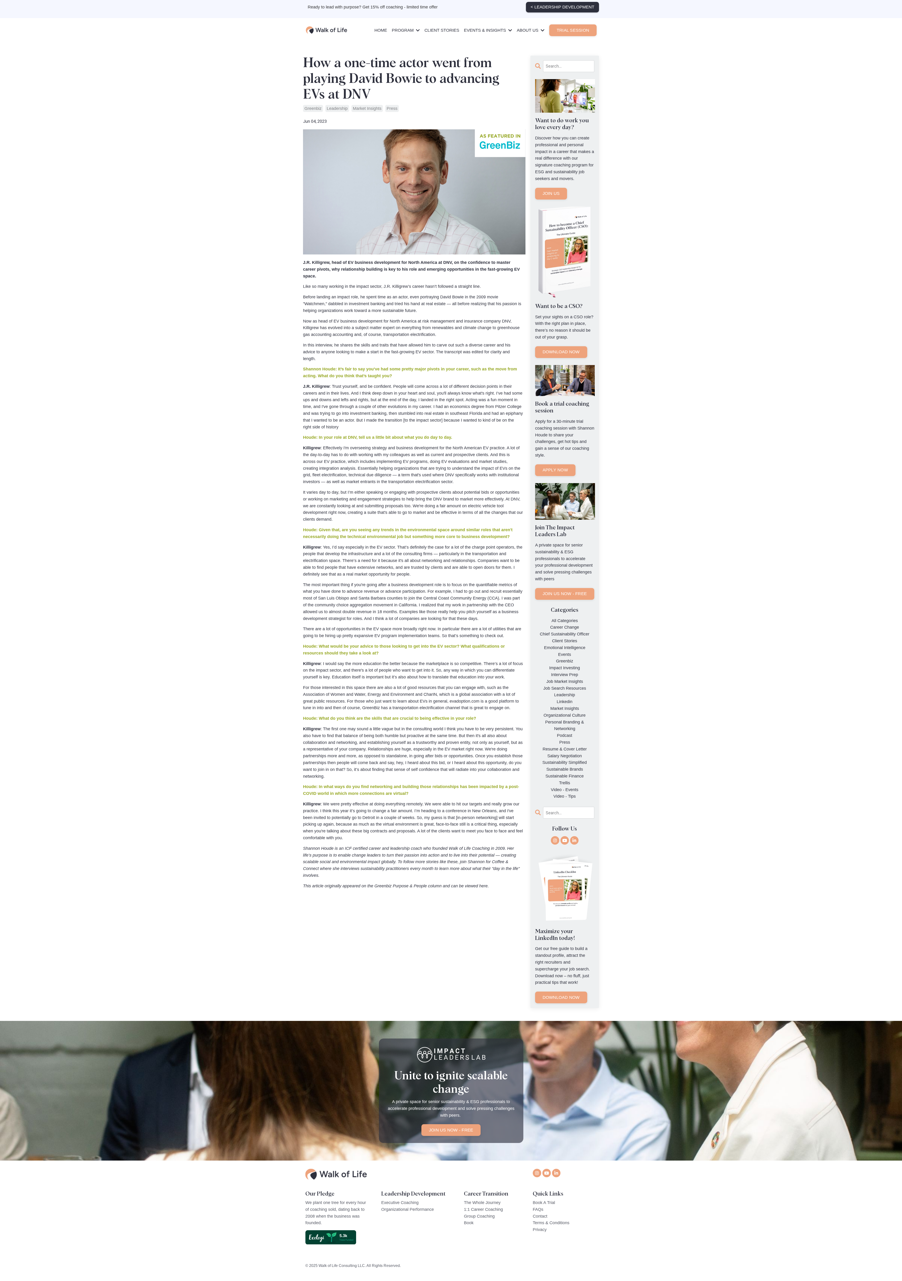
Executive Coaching (400, 1202)
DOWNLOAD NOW (561, 352)
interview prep (564, 674)
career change (564, 627)
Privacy (540, 1229)
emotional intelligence (564, 647)
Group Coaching (479, 1216)
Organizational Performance (407, 1209)
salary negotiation (564, 756)
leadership (337, 108)
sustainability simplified (564, 762)
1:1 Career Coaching (483, 1209)
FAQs (538, 1209)
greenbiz (313, 108)
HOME (380, 30)
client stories (564, 641)
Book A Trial (544, 1202)
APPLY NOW (555, 470)
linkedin (564, 701)
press (392, 108)
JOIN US (551, 193)
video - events (564, 789)
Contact (540, 1216)
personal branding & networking (564, 725)
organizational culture (565, 715)
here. (484, 886)
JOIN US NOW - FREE (565, 593)
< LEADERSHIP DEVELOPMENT (562, 7)
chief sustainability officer (564, 634)
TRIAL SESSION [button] (573, 30)
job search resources (564, 688)
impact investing (564, 668)
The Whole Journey (482, 1202)
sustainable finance (564, 776)
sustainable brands (564, 769)
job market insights (564, 681)
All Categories (565, 620)
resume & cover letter (565, 749)
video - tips (564, 796)
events (564, 654)
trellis (564, 783)
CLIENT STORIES (441, 30)
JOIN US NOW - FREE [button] (451, 1130)
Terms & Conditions (551, 1222)
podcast (564, 735)
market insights (367, 108)
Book (469, 1222)
